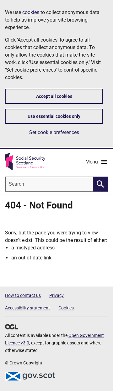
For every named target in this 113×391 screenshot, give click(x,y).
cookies (30, 12)
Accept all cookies (54, 96)
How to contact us (23, 295)
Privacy (56, 295)
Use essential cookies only (54, 116)
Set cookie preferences (54, 132)
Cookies (66, 307)
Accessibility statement (27, 307)
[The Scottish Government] (30, 376)
